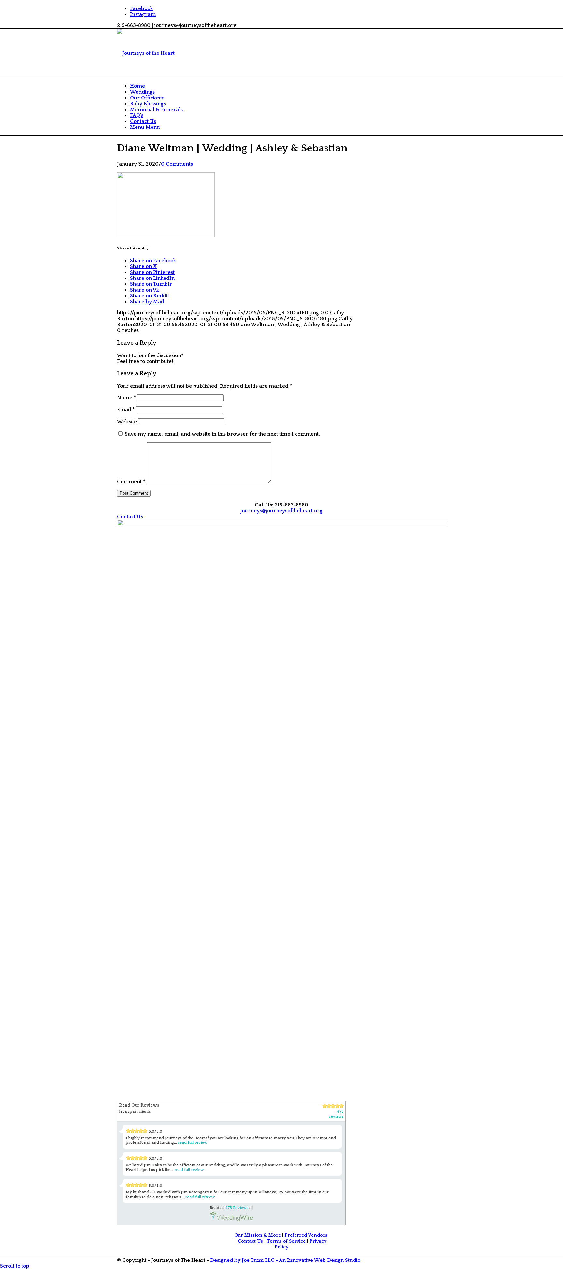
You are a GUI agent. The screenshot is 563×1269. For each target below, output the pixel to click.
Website (127, 422)
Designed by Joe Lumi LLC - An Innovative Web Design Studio (285, 1260)
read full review (192, 1143)
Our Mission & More (257, 1235)
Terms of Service (286, 1241)
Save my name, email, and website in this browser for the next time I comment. (222, 434)
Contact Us (250, 1241)
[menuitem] (288, 86)
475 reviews (336, 1114)
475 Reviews (236, 1208)
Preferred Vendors (306, 1235)
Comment (131, 482)
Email (126, 410)
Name (126, 397)
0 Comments (177, 164)
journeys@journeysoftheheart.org (281, 511)
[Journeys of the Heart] (146, 53)
